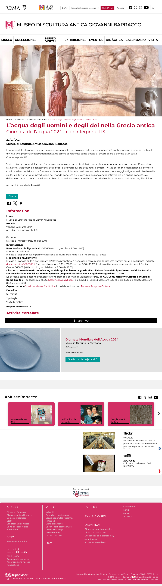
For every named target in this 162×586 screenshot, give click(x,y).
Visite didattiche (54, 523)
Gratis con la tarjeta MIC (83, 359)
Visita (153, 40)
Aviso (126, 513)
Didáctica (114, 40)
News (126, 510)
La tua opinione (54, 535)
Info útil (50, 512)
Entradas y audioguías (57, 515)
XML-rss (154, 579)
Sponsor (127, 516)
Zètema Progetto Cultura (95, 286)
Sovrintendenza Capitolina (40, 286)
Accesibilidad (53, 532)
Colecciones (25, 40)
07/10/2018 (140, 444)
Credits (119, 579)
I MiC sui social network (69, 420)
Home (9, 119)
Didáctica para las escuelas (98, 529)
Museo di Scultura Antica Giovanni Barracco (79, 25)
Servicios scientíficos (17, 550)
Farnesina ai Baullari (17, 541)
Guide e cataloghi (55, 529)
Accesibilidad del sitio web (137, 579)
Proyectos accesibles (95, 542)
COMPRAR (107, 8)
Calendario (135, 40)
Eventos (96, 40)
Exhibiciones (75, 40)
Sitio (10, 537)
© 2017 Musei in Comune (119, 577)
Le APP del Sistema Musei (59, 526)
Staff (9, 521)
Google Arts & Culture (118, 420)
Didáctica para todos (37, 119)
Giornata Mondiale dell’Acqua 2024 (91, 339)
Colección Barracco (16, 518)
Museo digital (50, 40)
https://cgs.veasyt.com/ (61, 279)
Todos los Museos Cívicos (83, 8)
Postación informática (18, 559)
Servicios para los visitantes (59, 518)
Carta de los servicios (17, 526)
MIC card (50, 521)
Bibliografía (13, 556)
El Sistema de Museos (18, 523)
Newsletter (12, 529)
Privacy (138, 577)
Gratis (12, 196)
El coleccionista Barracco (19, 515)
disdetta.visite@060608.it (20, 264)
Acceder (121, 8)
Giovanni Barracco (16, 512)
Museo (6, 40)
